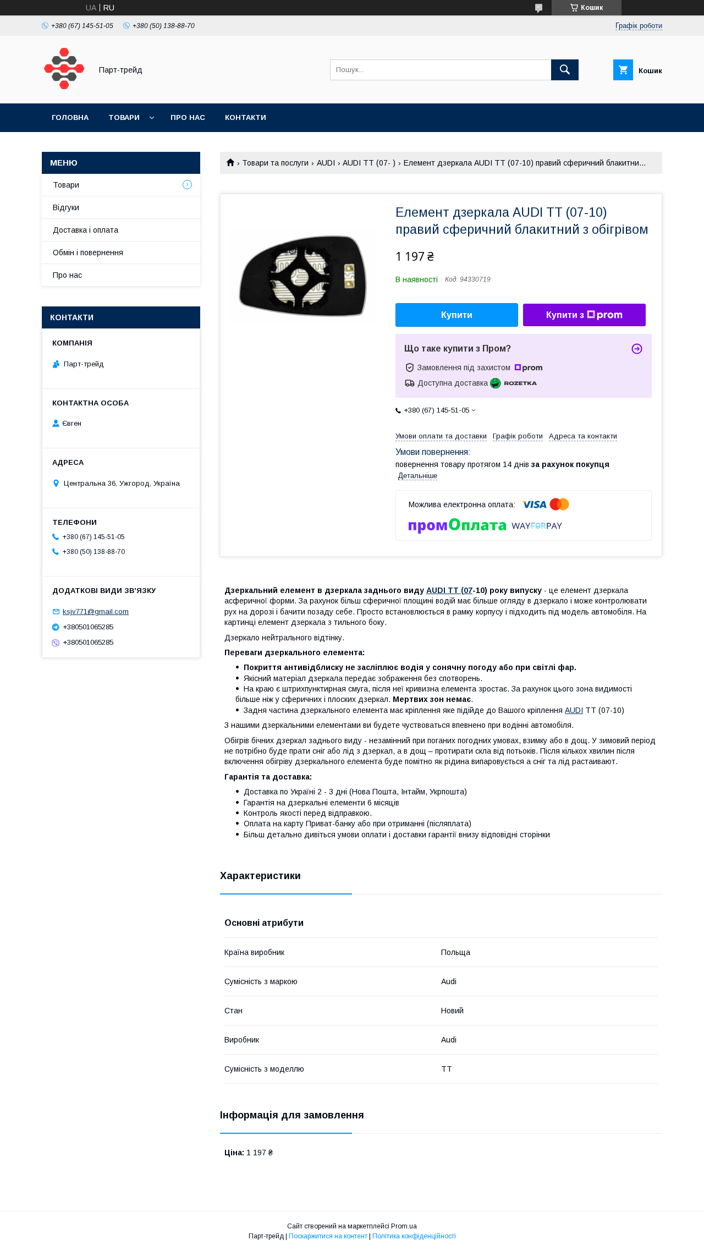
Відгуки (66, 207)
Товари (124, 117)
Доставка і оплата (85, 230)
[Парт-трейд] (64, 89)
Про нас (187, 117)
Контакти (245, 117)
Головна (70, 117)
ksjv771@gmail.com (96, 611)
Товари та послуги (275, 162)
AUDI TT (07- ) (369, 162)
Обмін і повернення (88, 252)
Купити (456, 315)
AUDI (326, 162)
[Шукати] (565, 69)
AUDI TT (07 (449, 590)
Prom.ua (404, 1226)
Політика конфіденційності (414, 1236)
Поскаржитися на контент (328, 1236)
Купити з (565, 315)
